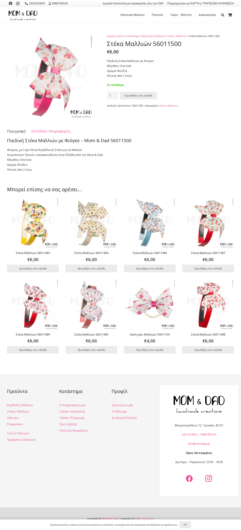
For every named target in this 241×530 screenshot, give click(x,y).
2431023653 (189, 434)
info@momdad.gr (199, 444)
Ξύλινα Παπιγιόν (18, 433)
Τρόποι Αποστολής (72, 411)
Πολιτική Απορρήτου (73, 430)
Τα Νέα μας (119, 411)
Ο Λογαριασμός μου (72, 405)
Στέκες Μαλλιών (177, 36)
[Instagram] (17, 3)
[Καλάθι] (230, 15)
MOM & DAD (110, 519)
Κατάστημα (132, 36)
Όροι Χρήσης (68, 424)
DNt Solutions (144, 519)
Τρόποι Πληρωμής (72, 418)
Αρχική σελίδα (115, 36)
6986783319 (208, 434)
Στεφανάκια (15, 424)
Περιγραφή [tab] (16, 131)
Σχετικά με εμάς (122, 405)
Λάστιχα (12, 418)
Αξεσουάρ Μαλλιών (153, 36)
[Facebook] (10, 3)
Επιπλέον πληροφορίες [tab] (51, 131)
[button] (146, 15)
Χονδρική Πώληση (124, 418)
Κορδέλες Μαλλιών (20, 405)
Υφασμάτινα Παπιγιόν (21, 440)
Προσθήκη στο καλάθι (138, 95)
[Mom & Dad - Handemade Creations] (23, 15)
